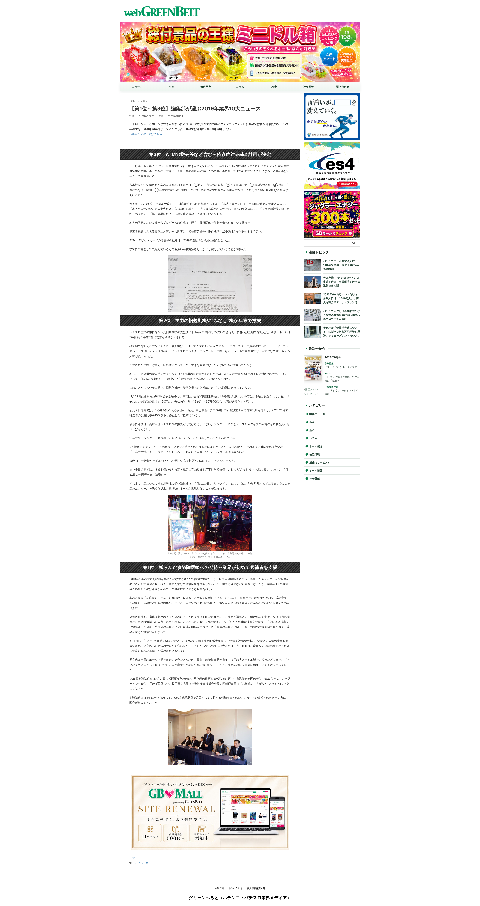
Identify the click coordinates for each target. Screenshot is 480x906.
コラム (240, 86)
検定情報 (314, 454)
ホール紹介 (315, 446)
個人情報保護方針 (256, 888)
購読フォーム (312, 389)
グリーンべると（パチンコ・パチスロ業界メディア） (240, 897)
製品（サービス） (319, 462)
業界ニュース (317, 414)
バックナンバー (313, 393)
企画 (171, 86)
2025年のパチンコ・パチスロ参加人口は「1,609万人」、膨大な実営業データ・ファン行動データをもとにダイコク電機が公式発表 (341, 298)
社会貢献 (308, 86)
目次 (307, 385)
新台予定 (205, 86)
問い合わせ (342, 86)
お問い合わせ (235, 888)
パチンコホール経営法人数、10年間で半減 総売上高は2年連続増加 (341, 265)
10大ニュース (141, 862)
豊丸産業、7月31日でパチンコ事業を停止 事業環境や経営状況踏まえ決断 (341, 281)
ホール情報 (315, 470)
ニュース (137, 86)
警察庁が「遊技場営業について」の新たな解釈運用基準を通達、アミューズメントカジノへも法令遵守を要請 (341, 332)
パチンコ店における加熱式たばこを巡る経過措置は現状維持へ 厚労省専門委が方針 (341, 315)
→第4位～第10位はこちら (145, 134)
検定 (274, 86)
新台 (312, 422)
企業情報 (219, 888)
